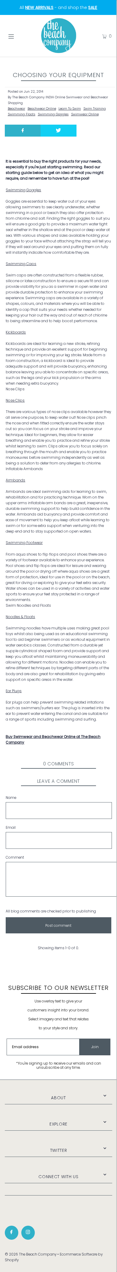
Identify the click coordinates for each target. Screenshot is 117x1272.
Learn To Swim (69, 108)
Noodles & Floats (20, 616)
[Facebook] (11, 1233)
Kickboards (16, 332)
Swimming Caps (21, 264)
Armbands (15, 480)
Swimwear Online (85, 114)
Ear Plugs (14, 691)
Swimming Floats (21, 114)
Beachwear (16, 108)
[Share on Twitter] (58, 131)
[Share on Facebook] (23, 131)
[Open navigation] (19, 36)
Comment (15, 857)
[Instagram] (28, 1233)
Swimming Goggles (53, 114)
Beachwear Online (42, 108)
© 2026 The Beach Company (30, 1254)
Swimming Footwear (24, 542)
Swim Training (94, 108)
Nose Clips (15, 400)
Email (11, 827)
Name (11, 797)
